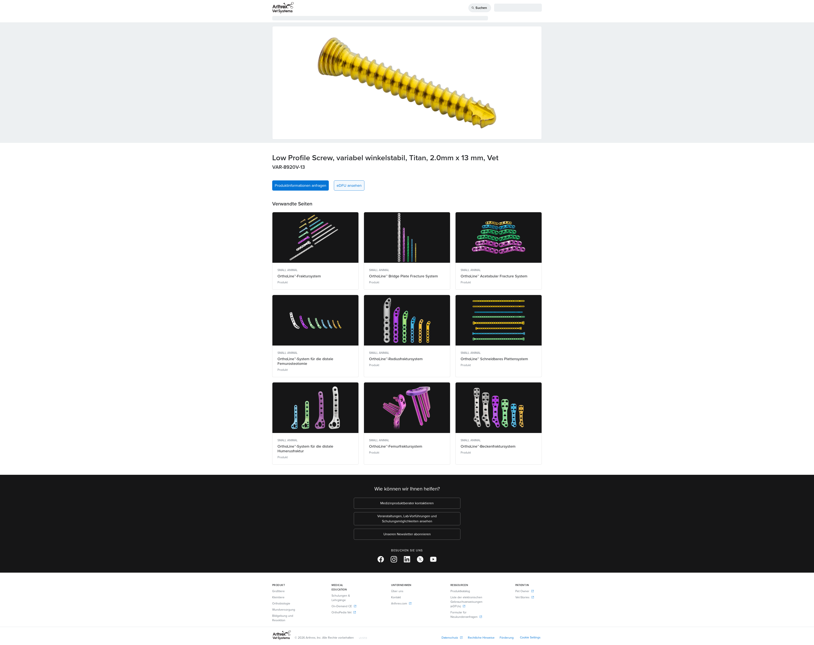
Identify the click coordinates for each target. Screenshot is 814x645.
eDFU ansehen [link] (349, 185)
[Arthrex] (283, 7)
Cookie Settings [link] (530, 637)
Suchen (479, 7)
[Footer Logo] (281, 635)
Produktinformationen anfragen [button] (300, 185)
